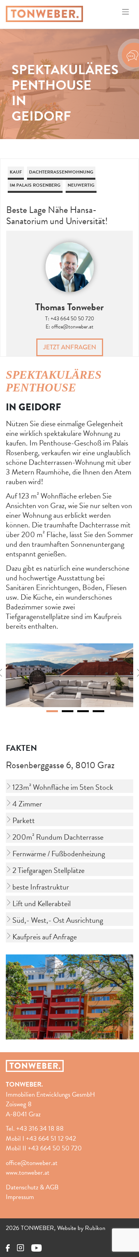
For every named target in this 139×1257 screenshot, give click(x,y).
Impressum (20, 1197)
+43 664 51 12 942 (51, 1138)
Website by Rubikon (81, 1228)
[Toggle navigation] (126, 11)
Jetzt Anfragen (69, 347)
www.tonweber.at (27, 1172)
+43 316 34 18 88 (40, 1128)
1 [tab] (52, 711)
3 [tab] (83, 711)
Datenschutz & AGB (32, 1187)
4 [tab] (98, 711)
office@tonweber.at (72, 327)
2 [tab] (67, 711)
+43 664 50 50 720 (72, 319)
